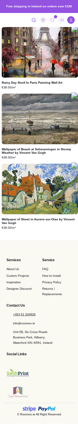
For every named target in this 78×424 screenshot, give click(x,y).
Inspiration (13, 282)
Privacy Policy (51, 282)
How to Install (51, 275)
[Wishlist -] (55, 16)
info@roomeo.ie (24, 323)
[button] (74, 29)
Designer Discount (19, 288)
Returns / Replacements (52, 291)
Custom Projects (17, 275)
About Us (12, 269)
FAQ (45, 269)
